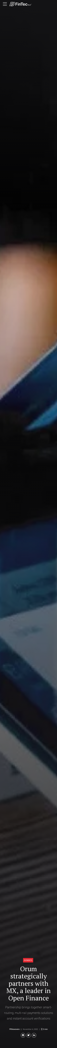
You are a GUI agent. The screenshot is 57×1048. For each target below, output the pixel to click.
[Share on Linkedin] (34, 1035)
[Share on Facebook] (23, 1035)
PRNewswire (14, 1029)
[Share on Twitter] (28, 1035)
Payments (28, 960)
